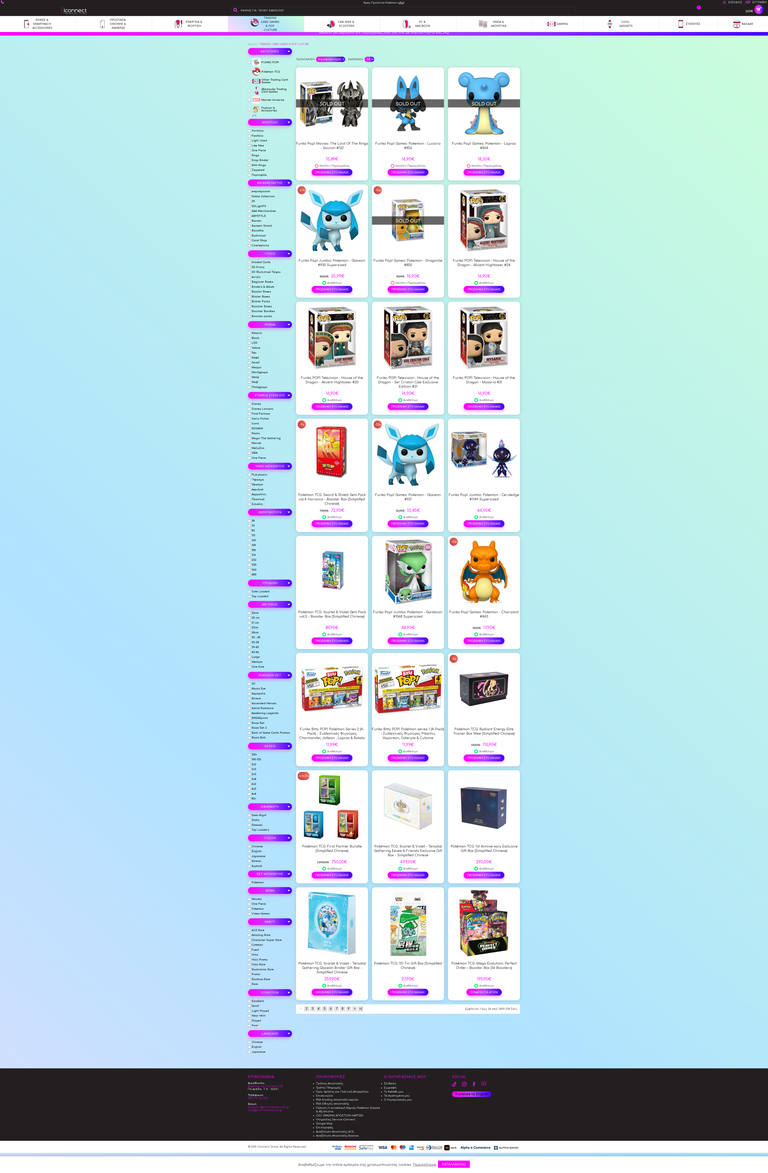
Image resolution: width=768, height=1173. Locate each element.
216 (254, 555)
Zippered (258, 170)
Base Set (258, 723)
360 (254, 569)
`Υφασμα (258, 479)
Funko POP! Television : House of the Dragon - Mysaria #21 (484, 380)
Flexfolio (257, 135)
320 (254, 564)
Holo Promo (260, 959)
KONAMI (257, 428)
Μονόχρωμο (260, 372)
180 (254, 550)
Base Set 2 (259, 727)
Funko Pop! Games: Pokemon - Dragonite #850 (408, 263)
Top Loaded (260, 596)
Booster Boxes (262, 306)
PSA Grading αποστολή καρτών (337, 1099)
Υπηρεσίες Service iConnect (335, 1119)
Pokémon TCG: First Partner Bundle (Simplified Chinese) (332, 849)
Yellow (256, 348)
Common (257, 945)
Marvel (256, 443)
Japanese (258, 856)
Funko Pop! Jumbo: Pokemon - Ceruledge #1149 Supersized (484, 497)
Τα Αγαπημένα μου (397, 1095)
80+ (254, 798)
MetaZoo (258, 448)
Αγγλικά (257, 866)
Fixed (255, 950)
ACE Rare (258, 930)
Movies (257, 899)
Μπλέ (255, 377)
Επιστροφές (324, 1127)
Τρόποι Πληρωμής (328, 1087)
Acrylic (256, 277)
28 (253, 520)
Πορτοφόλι (259, 175)
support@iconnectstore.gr (269, 1107)
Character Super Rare (267, 940)
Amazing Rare (261, 935)
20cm (255, 613)
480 (254, 574)
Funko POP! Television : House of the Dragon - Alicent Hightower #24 (484, 263)
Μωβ (255, 382)
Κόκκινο (257, 333)
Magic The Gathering (266, 438)
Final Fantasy (261, 413)
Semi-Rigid (259, 815)
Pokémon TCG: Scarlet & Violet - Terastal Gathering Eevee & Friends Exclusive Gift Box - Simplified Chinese (408, 851)
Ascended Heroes (264, 703)
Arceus (256, 698)
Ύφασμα (257, 484)
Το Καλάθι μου (393, 1091)
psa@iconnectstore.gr (265, 1110)
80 (253, 530)
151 (253, 683)
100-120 (256, 759)
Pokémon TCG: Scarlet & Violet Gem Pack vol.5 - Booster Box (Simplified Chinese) (332, 614)
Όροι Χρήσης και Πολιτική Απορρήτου (342, 1091)
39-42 (255, 647)
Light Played (260, 1011)
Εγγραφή (390, 1087)
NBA (255, 453)
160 (254, 540)
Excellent (258, 1001)
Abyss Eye (259, 688)
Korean (256, 861)
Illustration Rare (263, 969)
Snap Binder (260, 160)
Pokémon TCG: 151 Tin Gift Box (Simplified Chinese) (408, 966)
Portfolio (258, 130)
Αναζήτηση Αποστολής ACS (335, 1131)
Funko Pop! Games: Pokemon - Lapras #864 (484, 146)
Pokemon (258, 882)
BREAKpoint (260, 718)
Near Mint (259, 1015)
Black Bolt (259, 737)
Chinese (257, 846)
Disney (256, 404)
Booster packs (262, 316)
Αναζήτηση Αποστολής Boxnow (337, 1135)
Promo (256, 974)
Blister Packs (261, 301)
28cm (255, 632)
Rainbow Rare (261, 979)
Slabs (255, 820)
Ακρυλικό (257, 489)
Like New (258, 145)
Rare (255, 984)
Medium (257, 662)
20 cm (255, 617)
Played (256, 1020)
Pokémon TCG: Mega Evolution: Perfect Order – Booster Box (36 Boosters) (484, 966)
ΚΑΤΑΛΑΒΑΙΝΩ (454, 1164)
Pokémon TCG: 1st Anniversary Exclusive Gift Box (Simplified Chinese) (484, 849)
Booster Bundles (263, 311)
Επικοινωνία (324, 1095)
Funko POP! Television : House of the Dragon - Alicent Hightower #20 (332, 380)
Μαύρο (256, 367)
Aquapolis (258, 693)
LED (254, 343)
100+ (254, 754)
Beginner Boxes (262, 281)
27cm (255, 627)
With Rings (259, 165)
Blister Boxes (261, 296)
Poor (255, 1025)
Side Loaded (260, 591)
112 (253, 535)
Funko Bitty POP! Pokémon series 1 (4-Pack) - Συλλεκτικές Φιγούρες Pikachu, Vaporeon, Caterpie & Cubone (408, 733)
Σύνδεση (390, 1083)
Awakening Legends (265, 713)
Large (256, 657)
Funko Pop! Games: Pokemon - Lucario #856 (408, 146)
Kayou (256, 433)
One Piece (259, 150)
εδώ (401, 2)
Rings (255, 155)
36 (253, 525)
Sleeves (257, 825)
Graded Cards (261, 262)
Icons (255, 423)
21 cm (255, 622)
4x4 (254, 793)
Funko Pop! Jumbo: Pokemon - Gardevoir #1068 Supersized (408, 614)
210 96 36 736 (258, 1098)
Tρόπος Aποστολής (329, 1083)
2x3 (254, 769)
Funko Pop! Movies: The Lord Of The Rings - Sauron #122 (332, 146)
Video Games (261, 913)
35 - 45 (256, 637)
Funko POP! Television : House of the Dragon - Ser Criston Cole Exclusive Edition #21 (408, 382)
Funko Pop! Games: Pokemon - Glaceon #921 (408, 497)
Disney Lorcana (262, 409)
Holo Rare (258, 964)
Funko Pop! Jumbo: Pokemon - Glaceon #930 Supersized (332, 263)
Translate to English (471, 1094)
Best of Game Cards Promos (271, 732)
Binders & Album (263, 286)
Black (255, 338)
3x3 (254, 774)
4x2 (254, 784)
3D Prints (258, 267)
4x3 (254, 788)
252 (254, 560)
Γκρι (254, 352)
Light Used (259, 140)
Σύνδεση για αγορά (484, 992)
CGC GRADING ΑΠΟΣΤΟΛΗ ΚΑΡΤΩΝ (339, 1115)
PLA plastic (259, 474)
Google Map (324, 1123)
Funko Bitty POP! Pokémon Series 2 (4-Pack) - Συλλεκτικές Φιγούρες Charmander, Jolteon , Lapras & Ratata (332, 733)
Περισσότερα (424, 1165)
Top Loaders (260, 829)
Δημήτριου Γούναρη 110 (265, 1086)
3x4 (254, 779)
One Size (258, 666)
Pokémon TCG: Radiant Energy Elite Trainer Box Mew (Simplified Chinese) (484, 731)
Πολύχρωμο (259, 387)
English (257, 851)
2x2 (254, 764)
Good (255, 1006)
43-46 (255, 652)
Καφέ (255, 357)
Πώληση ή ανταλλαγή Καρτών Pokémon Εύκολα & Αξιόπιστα (348, 1110)
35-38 (255, 642)
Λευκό (256, 362)
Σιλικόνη (257, 504)
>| (360, 1009)
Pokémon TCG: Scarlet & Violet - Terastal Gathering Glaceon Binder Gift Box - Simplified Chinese (332, 968)
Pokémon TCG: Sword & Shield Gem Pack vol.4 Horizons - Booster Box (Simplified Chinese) (332, 499)
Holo (255, 954)
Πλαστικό (258, 499)
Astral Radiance (263, 708)
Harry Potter (260, 418)
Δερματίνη (259, 494)
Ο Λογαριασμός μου (398, 1099)
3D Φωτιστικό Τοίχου (266, 272)
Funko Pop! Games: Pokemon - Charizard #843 (484, 614)
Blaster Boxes (261, 291)
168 (254, 545)
